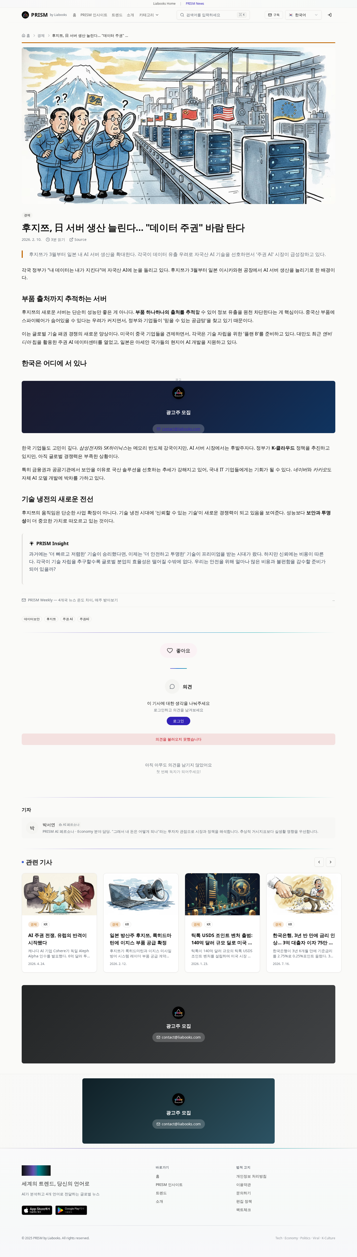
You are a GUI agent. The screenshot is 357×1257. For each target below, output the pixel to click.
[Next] (330, 862)
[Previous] (319, 862)
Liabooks (54, 1238)
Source (80, 239)
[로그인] (329, 15)
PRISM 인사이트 (93, 14)
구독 (276, 15)
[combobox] (303, 15)
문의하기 (243, 1192)
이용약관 (243, 1184)
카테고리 (146, 14)
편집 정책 (244, 1201)
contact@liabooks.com (181, 428)
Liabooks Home (164, 4)
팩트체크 (243, 1209)
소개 (130, 14)
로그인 (178, 720)
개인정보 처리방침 (251, 1176)
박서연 (49, 825)
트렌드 (117, 14)
